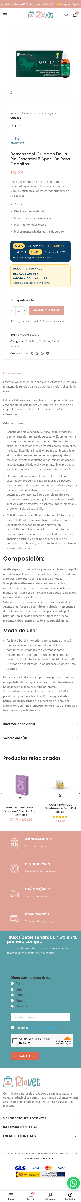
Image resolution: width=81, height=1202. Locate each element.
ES (42, 1158)
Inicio (14, 113)
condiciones (43, 257)
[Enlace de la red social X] (31, 353)
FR (52, 1158)
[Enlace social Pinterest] (37, 353)
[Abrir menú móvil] (5, 14)
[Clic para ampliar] (11, 92)
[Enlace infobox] (33, 868)
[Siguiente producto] (21, 126)
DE (55, 1158)
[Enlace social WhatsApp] (42, 353)
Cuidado (15, 117)
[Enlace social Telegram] (47, 353)
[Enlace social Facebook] (27, 353)
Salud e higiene (47, 113)
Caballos (27, 113)
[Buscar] (66, 14)
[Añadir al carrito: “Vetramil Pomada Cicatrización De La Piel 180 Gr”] (60, 795)
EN (48, 1158)
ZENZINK (34, 1158)
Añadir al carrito (46, 310)
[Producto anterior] (12, 126)
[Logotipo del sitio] (40, 14)
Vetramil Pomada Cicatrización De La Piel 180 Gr (60, 808)
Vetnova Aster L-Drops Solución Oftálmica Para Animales (20, 811)
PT (45, 1158)
